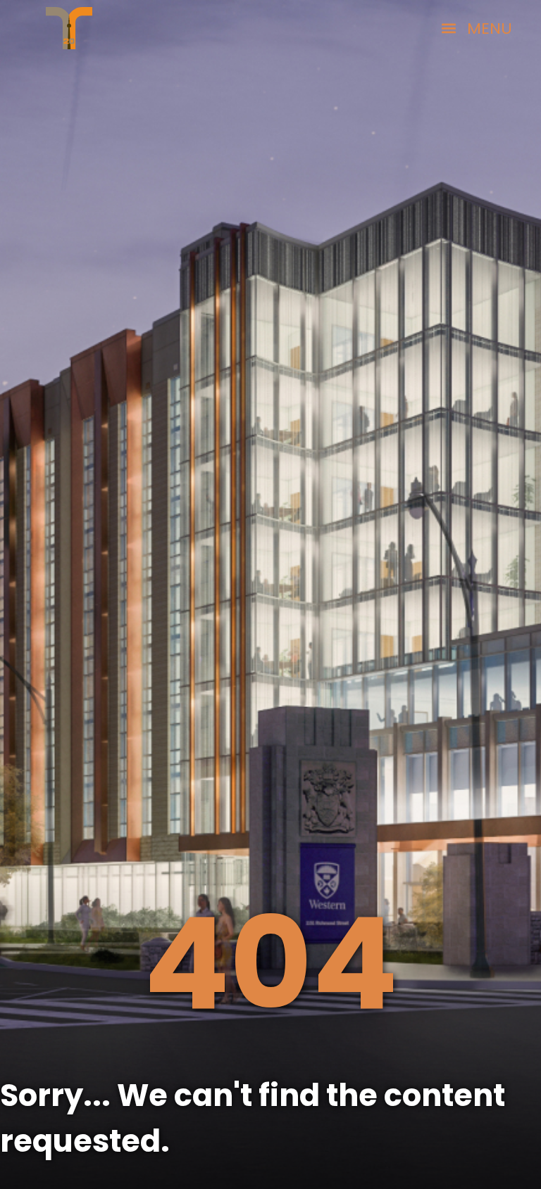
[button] (476, 28)
